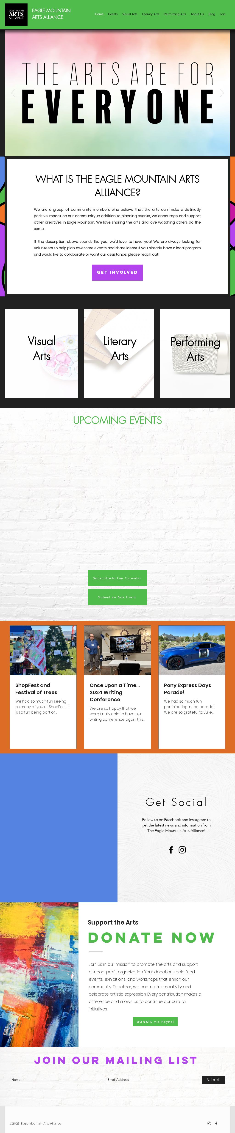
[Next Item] (222, 93)
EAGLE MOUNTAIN (51, 10)
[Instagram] (182, 850)
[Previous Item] (13, 93)
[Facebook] (171, 850)
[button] (113, 14)
